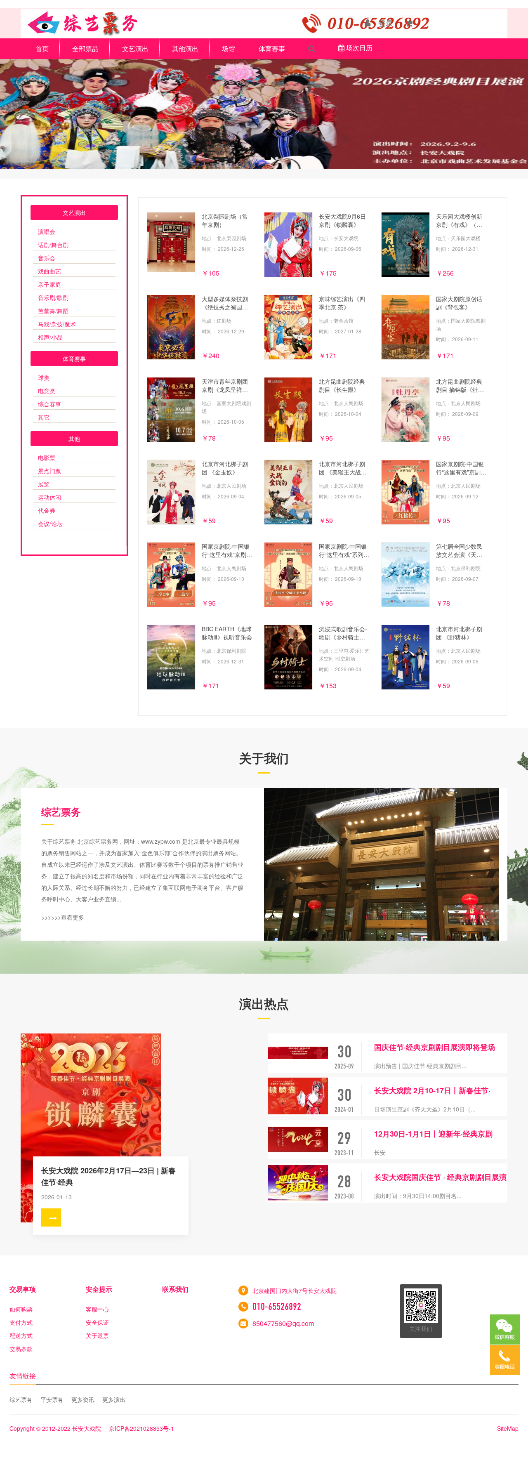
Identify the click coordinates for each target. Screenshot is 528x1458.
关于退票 (97, 1335)
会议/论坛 (50, 524)
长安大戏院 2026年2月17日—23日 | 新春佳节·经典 (108, 1176)
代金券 (46, 511)
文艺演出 (135, 48)
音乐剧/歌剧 (53, 298)
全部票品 (85, 48)
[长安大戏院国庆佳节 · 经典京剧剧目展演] (298, 1183)
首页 (42, 48)
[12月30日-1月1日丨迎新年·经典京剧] (298, 1139)
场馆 (228, 48)
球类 (44, 378)
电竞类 (46, 391)
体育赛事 (272, 48)
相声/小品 (50, 338)
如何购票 (21, 1309)
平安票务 (52, 1399)
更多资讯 (82, 1399)
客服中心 (97, 1309)
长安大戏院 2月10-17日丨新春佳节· (432, 1090)
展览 (44, 484)
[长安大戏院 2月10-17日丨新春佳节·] (298, 1096)
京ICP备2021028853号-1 (141, 1428)
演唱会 (46, 232)
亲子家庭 (49, 285)
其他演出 (185, 48)
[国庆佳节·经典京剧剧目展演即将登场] (298, 1053)
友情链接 (22, 1375)
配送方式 (21, 1335)
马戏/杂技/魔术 (57, 324)
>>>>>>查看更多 (62, 917)
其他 (74, 438)
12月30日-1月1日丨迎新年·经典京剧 (433, 1133)
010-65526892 (276, 1306)
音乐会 (46, 258)
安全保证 (97, 1322)
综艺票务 (21, 1399)
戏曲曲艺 (49, 272)
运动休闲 (49, 498)
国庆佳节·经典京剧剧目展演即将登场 (434, 1047)
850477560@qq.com (283, 1323)
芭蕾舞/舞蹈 (53, 311)
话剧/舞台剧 (53, 245)
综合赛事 (49, 404)
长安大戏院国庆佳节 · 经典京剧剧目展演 (440, 1177)
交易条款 (21, 1349)
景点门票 (49, 471)
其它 (44, 418)
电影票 (46, 458)
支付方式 (21, 1322)
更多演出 (113, 1399)
